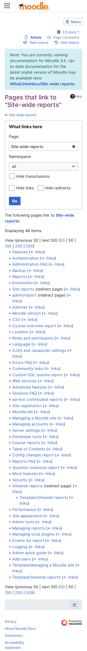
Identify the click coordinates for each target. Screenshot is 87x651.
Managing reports (28, 528)
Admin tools (23, 521)
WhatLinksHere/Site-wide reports (42, 83)
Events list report (28, 540)
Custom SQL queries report (37, 374)
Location (20, 331)
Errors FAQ (22, 362)
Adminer (20, 307)
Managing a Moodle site (34, 418)
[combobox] (43, 146)
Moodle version (26, 313)
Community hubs (27, 368)
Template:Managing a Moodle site (43, 565)
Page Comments (66, 37)
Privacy (11, 621)
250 (18, 246)
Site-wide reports (22, 115)
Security (19, 479)
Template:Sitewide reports (44, 497)
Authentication (25, 258)
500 (29, 246)
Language (21, 344)
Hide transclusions (33, 176)
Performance (24, 509)
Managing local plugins (33, 534)
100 (8, 246)
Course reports (26, 442)
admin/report (24, 295)
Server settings (26, 430)
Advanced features (29, 387)
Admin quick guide (29, 552)
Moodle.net (22, 411)
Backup (19, 270)
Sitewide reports (27, 485)
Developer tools (27, 436)
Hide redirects (58, 187)
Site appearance (27, 515)
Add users (21, 559)
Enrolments (22, 282)
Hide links (25, 187)
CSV (16, 319)
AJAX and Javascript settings (39, 350)
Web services (24, 380)
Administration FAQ (29, 264)
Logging (19, 546)
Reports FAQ (23, 461)
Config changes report (33, 455)
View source (38, 42)
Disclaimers (14, 635)
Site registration (27, 405)
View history (69, 42)
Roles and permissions (32, 338)
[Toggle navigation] (6, 6)
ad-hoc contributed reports (37, 399)
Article (35, 37)
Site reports (23, 289)
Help (78, 96)
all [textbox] (14, 166)
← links (37, 251)
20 (62, 240)
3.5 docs (68, 32)
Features (20, 251)
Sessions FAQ (24, 393)
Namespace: (20, 156)
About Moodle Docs (20, 628)
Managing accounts (30, 424)
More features (25, 473)
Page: (14, 136)
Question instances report (36, 467)
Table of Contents (28, 448)
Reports (19, 276)
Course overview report (34, 325)
